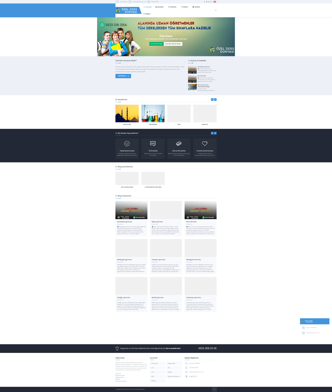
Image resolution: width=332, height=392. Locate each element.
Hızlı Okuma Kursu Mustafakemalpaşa (204, 85)
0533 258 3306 (155, 1)
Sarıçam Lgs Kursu (158, 260)
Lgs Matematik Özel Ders (153, 187)
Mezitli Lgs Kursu (158, 297)
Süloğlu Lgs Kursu (123, 297)
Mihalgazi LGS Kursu (193, 260)
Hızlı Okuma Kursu (127, 187)
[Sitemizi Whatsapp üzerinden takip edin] (211, 1)
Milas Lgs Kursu (157, 222)
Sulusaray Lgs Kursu (193, 297)
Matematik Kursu (119, 377)
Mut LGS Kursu (202, 76)
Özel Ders (117, 379)
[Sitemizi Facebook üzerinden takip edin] (204, 1)
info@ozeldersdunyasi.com (139, 1)
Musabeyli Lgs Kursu (204, 67)
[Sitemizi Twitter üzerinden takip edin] (206, 1)
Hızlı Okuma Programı (121, 381)
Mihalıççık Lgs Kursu (124, 260)
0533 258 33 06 (207, 348)
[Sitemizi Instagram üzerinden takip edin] (209, 1)
